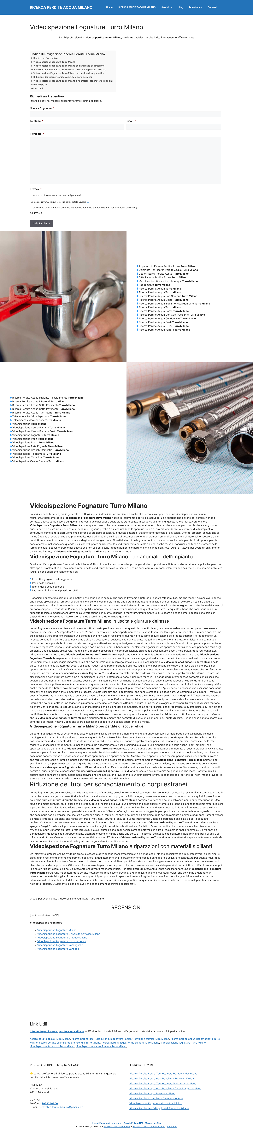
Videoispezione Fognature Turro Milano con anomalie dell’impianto (69, 65)
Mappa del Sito (153, 1123)
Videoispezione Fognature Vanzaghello (60, 945)
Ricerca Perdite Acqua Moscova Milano (152, 1093)
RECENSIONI (40, 84)
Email (131, 121)
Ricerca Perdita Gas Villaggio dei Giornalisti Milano (159, 1108)
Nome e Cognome (42, 108)
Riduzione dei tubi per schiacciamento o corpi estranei (62, 77)
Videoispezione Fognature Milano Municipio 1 (155, 1103)
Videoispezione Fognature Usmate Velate (61, 941)
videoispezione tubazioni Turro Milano (52, 1046)
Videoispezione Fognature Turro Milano (54, 62)
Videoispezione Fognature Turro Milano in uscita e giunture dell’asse (69, 69)
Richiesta (37, 133)
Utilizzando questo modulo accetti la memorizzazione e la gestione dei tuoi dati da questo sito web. (85, 207)
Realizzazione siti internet (117, 1126)
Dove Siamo (195, 7)
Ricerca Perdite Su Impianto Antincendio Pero (156, 1098)
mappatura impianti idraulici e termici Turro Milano (139, 1038)
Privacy (36, 189)
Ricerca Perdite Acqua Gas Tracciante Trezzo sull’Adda (161, 1078)
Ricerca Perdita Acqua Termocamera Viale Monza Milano (162, 1083)
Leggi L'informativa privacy (107, 1123)
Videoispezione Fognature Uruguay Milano (62, 937)
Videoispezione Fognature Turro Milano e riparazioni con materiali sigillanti (73, 80)
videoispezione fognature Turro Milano (183, 1042)
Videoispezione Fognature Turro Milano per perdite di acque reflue (68, 73)
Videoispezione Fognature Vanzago (58, 948)
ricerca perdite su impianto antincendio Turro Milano (69, 1042)
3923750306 (50, 1103)
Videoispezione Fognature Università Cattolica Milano (68, 933)
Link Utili (38, 88)
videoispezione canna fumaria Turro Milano (101, 1046)
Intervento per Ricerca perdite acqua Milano (57, 1031)
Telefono (36, 121)
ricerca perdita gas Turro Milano (90, 1038)
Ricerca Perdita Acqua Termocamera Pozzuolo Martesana (163, 1073)
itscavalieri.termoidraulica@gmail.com (61, 1107)
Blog (180, 7)
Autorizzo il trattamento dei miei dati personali (57, 195)
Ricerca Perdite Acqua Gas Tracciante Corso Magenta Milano (165, 1088)
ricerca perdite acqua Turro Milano (50, 1038)
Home (109, 7)
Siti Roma (172, 1126)
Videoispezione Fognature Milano (56, 930)
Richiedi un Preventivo (45, 58)
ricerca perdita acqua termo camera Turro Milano (130, 1042)
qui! (88, 202)
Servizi (165, 7)
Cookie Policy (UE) (133, 1123)
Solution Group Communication (149, 1126)
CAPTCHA (36, 213)
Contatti (212, 7)
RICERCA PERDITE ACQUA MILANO (61, 7)
